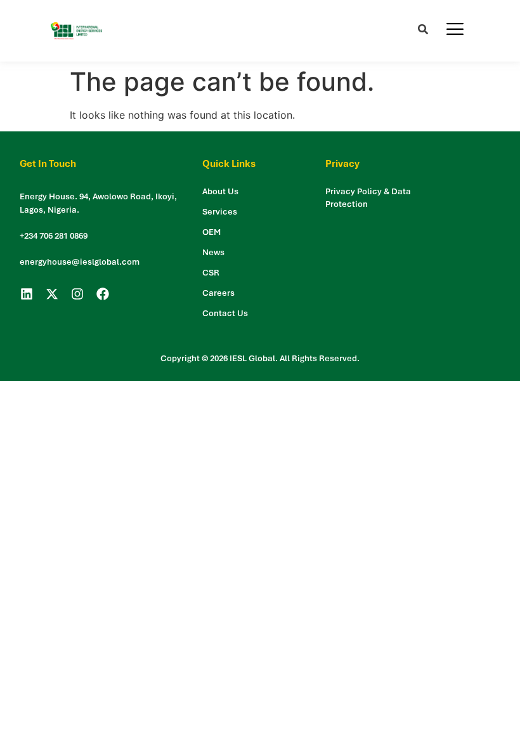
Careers (218, 293)
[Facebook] (102, 294)
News (213, 252)
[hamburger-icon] (455, 31)
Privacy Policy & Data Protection (368, 197)
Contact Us (225, 313)
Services (219, 211)
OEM (211, 232)
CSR (210, 272)
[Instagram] (77, 294)
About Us (220, 191)
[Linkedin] (26, 294)
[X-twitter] (52, 294)
